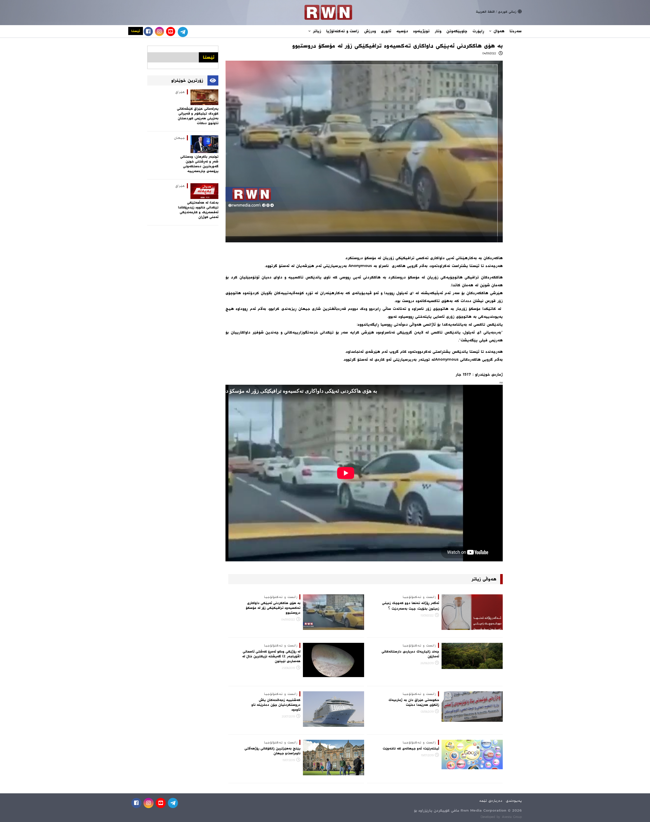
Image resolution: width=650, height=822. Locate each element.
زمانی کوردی (507, 11)
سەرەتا (516, 31)
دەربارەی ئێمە (490, 800)
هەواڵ (498, 31)
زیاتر (316, 31)
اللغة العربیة (485, 11)
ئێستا (135, 31)
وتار (438, 31)
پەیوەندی (514, 800)
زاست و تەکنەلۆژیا (342, 31)
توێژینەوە (421, 31)
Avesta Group (512, 816)
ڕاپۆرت (478, 31)
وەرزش (370, 31)
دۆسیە (402, 31)
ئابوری (386, 31)
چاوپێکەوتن (456, 31)
